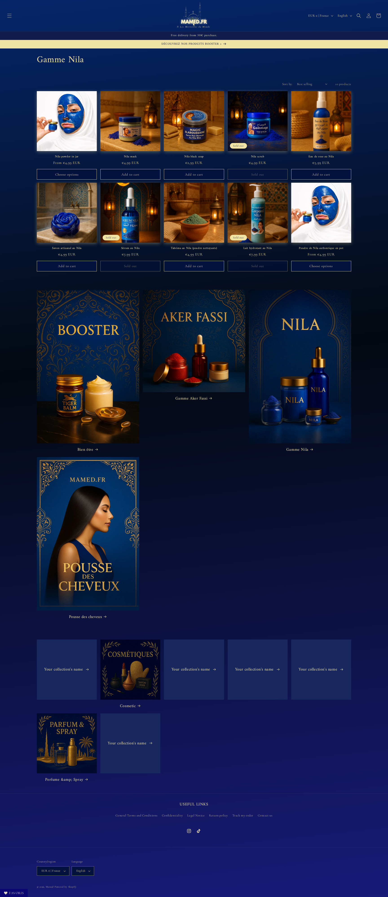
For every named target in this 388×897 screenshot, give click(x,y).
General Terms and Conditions (136, 815)
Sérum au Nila (130, 248)
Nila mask (130, 157)
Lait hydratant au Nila (257, 248)
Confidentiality (172, 815)
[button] (9, 16)
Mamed (50, 886)
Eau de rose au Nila (321, 157)
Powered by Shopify (66, 886)
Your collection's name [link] (64, 669)
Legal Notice (196, 815)
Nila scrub (257, 157)
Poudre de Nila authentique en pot (321, 248)
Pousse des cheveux (85, 617)
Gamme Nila (297, 449)
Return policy (218, 815)
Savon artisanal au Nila (67, 248)
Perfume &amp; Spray (64, 779)
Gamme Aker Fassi (191, 398)
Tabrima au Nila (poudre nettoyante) (194, 248)
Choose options (67, 174)
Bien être (85, 449)
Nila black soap (194, 157)
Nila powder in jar (67, 157)
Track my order (242, 815)
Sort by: (287, 84)
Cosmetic (128, 706)
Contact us (265, 815)
